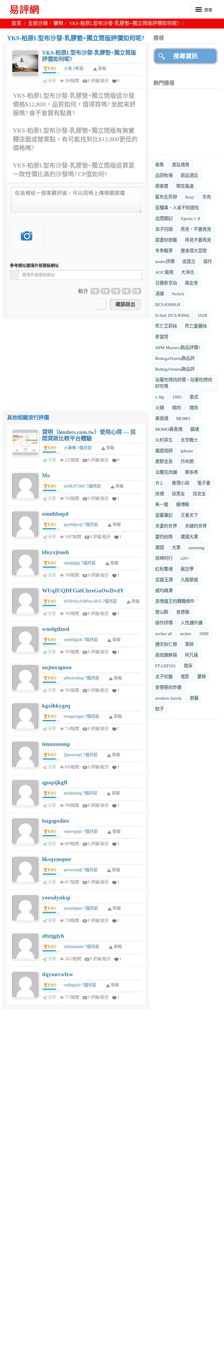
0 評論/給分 (98, 80)
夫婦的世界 (196, 526)
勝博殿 (182, 504)
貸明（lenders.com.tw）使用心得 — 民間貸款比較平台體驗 (89, 435)
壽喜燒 (161, 418)
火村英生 (164, 439)
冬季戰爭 (164, 250)
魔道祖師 (164, 450)
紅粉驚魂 (164, 569)
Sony (189, 196)
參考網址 (34, 265)
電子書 (203, 483)
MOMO (183, 418)
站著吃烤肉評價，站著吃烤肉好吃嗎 (183, 383)
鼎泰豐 (161, 186)
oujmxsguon (57, 667)
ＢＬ (159, 483)
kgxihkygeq (56, 706)
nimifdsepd (55, 514)
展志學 (187, 569)
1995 (177, 396)
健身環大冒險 (194, 250)
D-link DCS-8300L (172, 315)
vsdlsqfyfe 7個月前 (80, 985)
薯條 (201, 676)
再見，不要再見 (196, 229)
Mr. (46, 475)
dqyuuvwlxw (57, 974)
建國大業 (189, 536)
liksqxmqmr (56, 859)
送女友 (199, 493)
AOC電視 (164, 272)
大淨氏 (187, 272)
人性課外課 (191, 622)
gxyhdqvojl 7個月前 (81, 524)
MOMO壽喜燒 (168, 429)
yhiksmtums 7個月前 (81, 946)
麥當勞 (161, 336)
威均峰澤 (164, 590)
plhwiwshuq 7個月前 (81, 678)
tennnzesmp (56, 744)
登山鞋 (161, 612)
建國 (159, 547)
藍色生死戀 (166, 196)
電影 (185, 676)
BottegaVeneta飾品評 (175, 358)
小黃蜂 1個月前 (78, 448)
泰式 (194, 396)
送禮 (159, 493)
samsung (196, 547)
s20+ (185, 558)
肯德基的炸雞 (168, 687)
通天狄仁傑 (166, 644)
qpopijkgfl (54, 782)
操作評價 (164, 622)
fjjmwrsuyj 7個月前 (80, 755)
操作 (207, 261)
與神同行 (164, 558)
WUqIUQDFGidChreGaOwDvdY (83, 590)
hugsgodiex (55, 821)
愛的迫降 (164, 536)
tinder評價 (164, 261)
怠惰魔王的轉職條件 (175, 601)
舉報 (110, 448)
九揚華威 (189, 579)
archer (185, 633)
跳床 (188, 665)
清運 (159, 293)
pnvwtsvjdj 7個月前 (80, 870)
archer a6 (163, 633)
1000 (204, 633)
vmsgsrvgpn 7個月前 (81, 716)
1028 (202, 315)
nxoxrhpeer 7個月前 (81, 908)
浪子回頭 (164, 229)
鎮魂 (194, 429)
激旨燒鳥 (180, 164)
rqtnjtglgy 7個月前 (80, 563)
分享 (52, 80)
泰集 (159, 164)
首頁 (16, 23)
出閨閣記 (164, 218)
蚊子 (159, 708)
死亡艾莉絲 (166, 326)
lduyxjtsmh (55, 552)
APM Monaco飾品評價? (177, 347)
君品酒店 (189, 175)
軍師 (189, 644)
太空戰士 (189, 439)
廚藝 (194, 698)
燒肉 (193, 407)
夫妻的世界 (166, 526)
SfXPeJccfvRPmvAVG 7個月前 (90, 601)
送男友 (178, 493)
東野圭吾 (164, 461)
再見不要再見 (198, 239)
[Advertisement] (76, 359)
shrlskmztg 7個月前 (80, 793)
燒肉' (176, 407)
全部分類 (38, 23)
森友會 (191, 283)
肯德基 (182, 612)
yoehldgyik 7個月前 (81, 639)
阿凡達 (191, 655)
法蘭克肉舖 (166, 472)
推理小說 (180, 483)
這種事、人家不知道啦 (177, 207)
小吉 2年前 (73, 68)
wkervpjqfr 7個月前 (81, 831)
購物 (58, 23)
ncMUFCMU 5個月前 (82, 486)
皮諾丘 (188, 261)
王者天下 (189, 515)
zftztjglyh (53, 936)
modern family (168, 698)
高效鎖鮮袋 (166, 655)
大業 (176, 547)
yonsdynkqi (56, 897)
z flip (159, 396)
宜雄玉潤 (164, 579)
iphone (187, 450)
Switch (178, 293)
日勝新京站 (166, 283)
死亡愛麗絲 (196, 326)
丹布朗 (187, 461)
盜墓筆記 (164, 515)
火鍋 (159, 407)
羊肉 (206, 196)
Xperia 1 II (190, 218)
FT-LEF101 (165, 665)
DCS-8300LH (167, 304)
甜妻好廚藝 (166, 239)
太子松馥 (164, 676)
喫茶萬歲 (185, 186)
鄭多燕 (191, 472)
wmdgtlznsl (55, 629)
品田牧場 (164, 175)
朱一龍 (161, 504)
